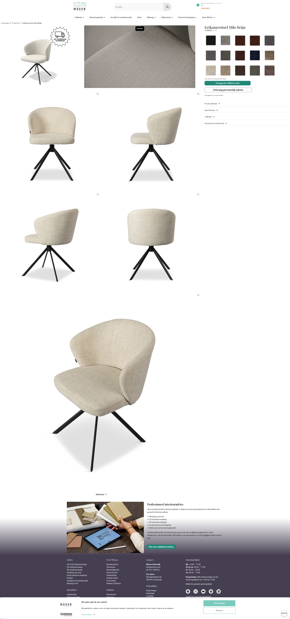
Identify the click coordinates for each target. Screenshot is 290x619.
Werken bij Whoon (113, 583)
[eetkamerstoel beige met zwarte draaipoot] (151, 140)
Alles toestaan (219, 603)
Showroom (110, 567)
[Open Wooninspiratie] (104, 17)
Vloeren (70, 578)
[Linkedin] (218, 591)
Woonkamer (111, 594)
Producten (16, 23)
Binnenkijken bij (112, 570)
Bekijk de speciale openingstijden (199, 584)
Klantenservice (112, 564)
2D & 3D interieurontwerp (77, 564)
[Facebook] (188, 591)
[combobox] (138, 7)
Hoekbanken (72, 594)
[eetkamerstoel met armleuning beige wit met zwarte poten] (151, 241)
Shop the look (111, 572)
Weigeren (219, 610)
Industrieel (150, 593)
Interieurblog (111, 575)
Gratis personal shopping (160, 525)
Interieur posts (112, 578)
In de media (111, 581)
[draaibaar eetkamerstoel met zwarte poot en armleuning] (51, 140)
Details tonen (86, 614)
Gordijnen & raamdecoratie (77, 581)
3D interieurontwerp (158, 522)
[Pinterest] (211, 591)
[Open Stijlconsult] (172, 17)
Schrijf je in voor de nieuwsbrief (198, 597)
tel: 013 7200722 (153, 570)
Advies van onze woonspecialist (162, 528)
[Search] (167, 7)
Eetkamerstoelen (73, 597)
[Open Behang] (155, 17)
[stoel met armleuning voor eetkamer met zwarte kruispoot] (101, 392)
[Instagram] (195, 591)
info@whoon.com (153, 567)
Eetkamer (110, 597)
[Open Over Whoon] (214, 17)
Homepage (5, 23)
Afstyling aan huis (156, 516)
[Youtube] (203, 591)
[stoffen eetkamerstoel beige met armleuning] (51, 241)
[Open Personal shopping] (196, 17)
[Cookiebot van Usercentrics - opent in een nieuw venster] (66, 614)
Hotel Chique (151, 591)
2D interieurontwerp (158, 519)
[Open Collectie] (83, 17)
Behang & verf (72, 583)
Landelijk (149, 596)
